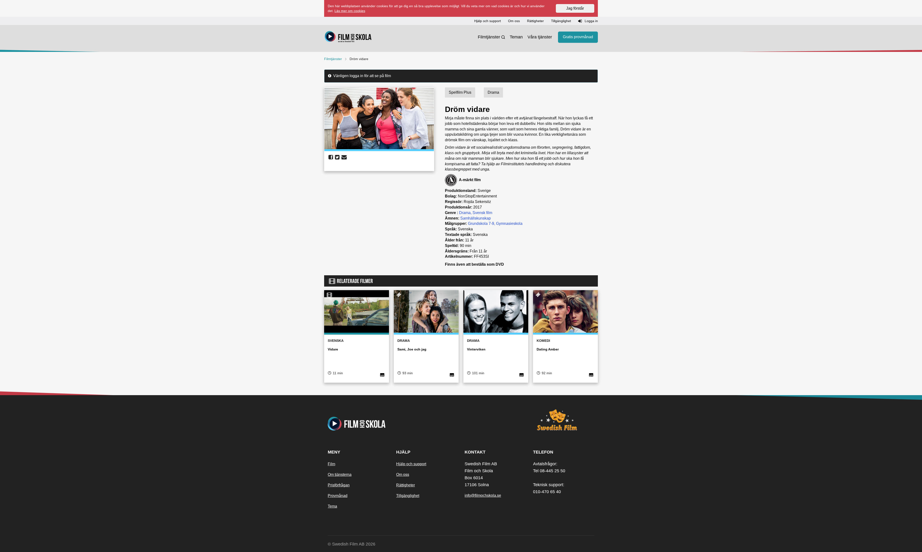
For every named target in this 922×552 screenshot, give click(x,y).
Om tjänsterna (340, 474)
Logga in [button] (591, 21)
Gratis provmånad (578, 37)
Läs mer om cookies (349, 11)
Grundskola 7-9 (481, 223)
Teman (516, 37)
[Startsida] (348, 37)
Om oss (402, 474)
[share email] (344, 157)
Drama (465, 213)
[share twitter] (337, 157)
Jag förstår (575, 8)
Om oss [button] (514, 21)
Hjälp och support (411, 464)
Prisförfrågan (339, 485)
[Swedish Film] (563, 419)
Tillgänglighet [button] (561, 21)
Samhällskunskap (475, 218)
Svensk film (482, 213)
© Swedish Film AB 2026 (351, 544)
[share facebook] (331, 157)
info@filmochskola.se (483, 495)
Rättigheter (405, 485)
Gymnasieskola (509, 223)
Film (331, 464)
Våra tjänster (540, 37)
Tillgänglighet (407, 496)
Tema (332, 506)
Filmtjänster (489, 37)
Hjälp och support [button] (487, 21)
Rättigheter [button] (535, 21)
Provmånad (337, 496)
